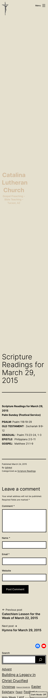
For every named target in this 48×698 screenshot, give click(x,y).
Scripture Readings (26, 471)
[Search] (40, 659)
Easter (36, 687)
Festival (29, 692)
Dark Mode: (36, 694)
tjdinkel (8, 467)
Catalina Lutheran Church (15, 182)
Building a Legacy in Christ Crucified (19, 677)
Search (6, 653)
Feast (19, 692)
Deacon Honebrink (23, 687)
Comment (8, 506)
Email (5, 554)
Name (6, 538)
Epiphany (8, 692)
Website (6, 570)
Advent (7, 669)
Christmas (8, 686)
